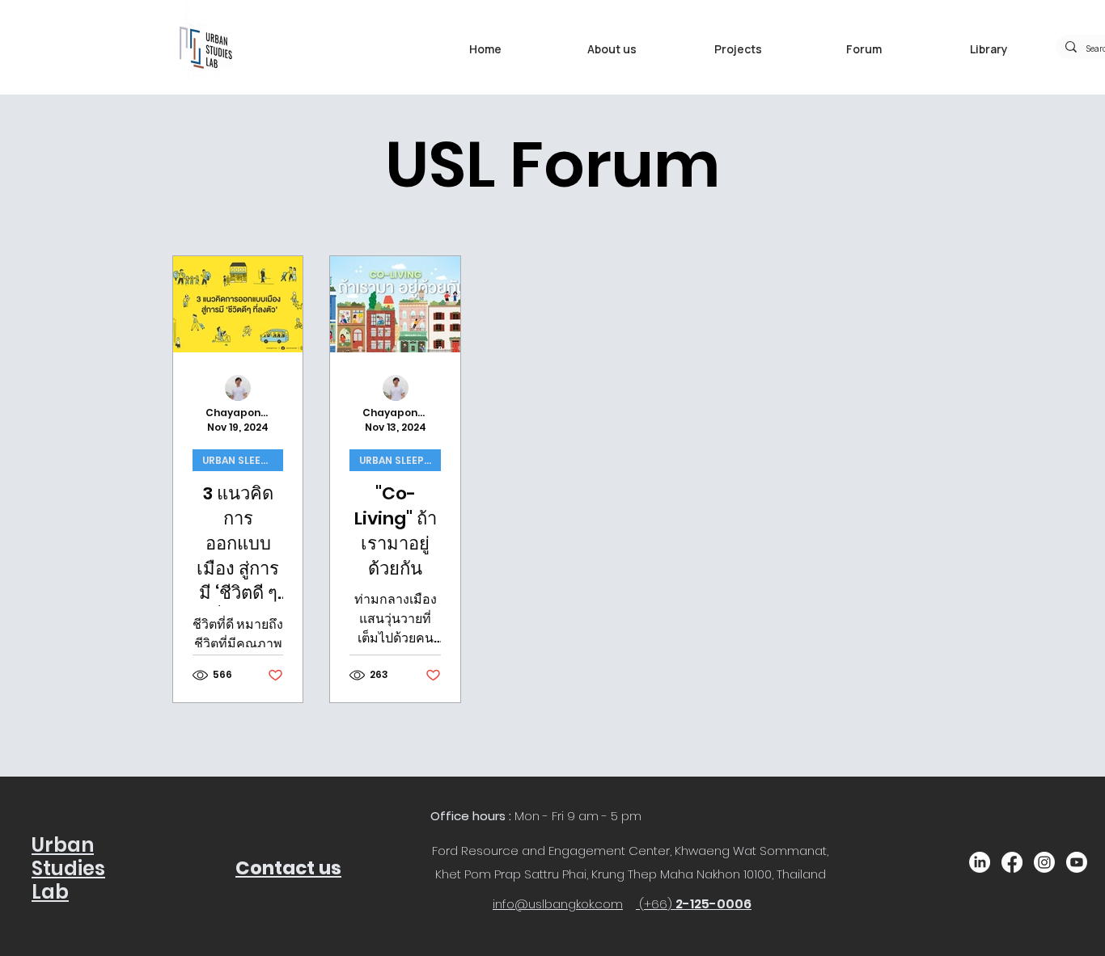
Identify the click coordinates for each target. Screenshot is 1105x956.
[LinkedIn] (979, 862)
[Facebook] (1011, 862)
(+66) (657, 903)
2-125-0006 (713, 904)
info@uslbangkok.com (558, 903)
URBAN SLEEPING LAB (242, 460)
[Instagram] (1044, 862)
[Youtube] (1076, 862)
